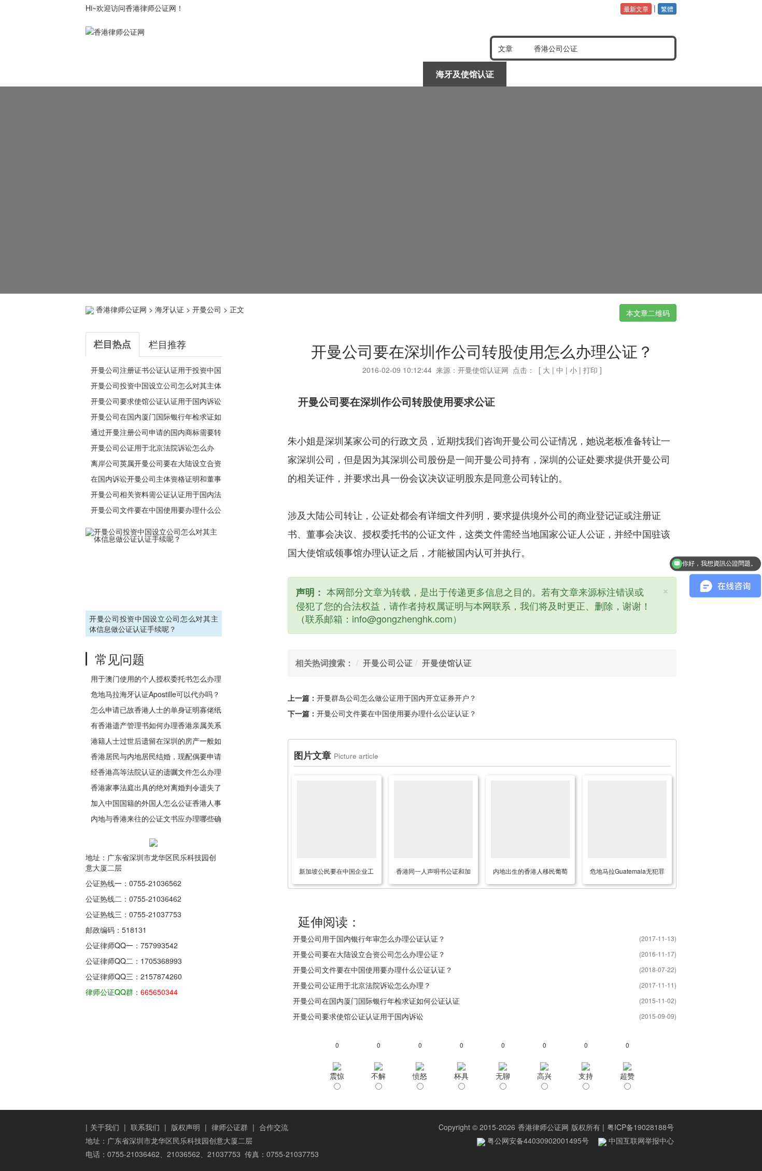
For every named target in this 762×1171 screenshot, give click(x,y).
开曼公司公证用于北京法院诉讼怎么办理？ (362, 985)
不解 (378, 1076)
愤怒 (420, 1076)
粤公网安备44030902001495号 (537, 1140)
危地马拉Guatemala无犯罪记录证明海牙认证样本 (627, 872)
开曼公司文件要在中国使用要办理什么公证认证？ (396, 713)
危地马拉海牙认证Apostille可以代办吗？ (155, 694)
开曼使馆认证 (447, 663)
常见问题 (120, 658)
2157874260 (161, 976)
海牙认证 (169, 309)
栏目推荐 (167, 344)
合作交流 (273, 1127)
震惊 (337, 1076)
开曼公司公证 (388, 663)
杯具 (461, 1076)
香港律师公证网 (121, 309)
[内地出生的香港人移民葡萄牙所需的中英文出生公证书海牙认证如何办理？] (530, 819)
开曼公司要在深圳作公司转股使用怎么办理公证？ (482, 351)
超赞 (627, 1076)
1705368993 (161, 961)
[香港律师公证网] (204, 31)
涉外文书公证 (380, 74)
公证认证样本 (549, 74)
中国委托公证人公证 (296, 74)
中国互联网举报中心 (640, 1140)
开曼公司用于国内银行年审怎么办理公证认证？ (369, 938)
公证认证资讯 (211, 74)
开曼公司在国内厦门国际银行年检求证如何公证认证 (376, 1000)
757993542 (159, 945)
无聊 (503, 1076)
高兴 (544, 1076)
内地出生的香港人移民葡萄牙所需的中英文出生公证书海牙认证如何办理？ (530, 872)
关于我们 (104, 1127)
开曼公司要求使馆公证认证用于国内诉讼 (156, 401)
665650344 (159, 992)
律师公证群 (229, 1127)
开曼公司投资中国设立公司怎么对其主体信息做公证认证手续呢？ (153, 623)
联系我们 (145, 1127)
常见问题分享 (633, 74)
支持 (585, 1076)
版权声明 (185, 1127)
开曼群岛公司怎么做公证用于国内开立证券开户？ (396, 697)
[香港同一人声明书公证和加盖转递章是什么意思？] (433, 819)
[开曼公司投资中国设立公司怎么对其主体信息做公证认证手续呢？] (154, 568)
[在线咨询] (381, 190)
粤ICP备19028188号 (640, 1127)
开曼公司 (206, 309)
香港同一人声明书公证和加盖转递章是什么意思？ (433, 872)
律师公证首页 (127, 74)
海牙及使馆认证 (465, 74)
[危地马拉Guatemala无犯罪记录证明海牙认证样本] (627, 819)
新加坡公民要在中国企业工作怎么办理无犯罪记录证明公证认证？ (336, 872)
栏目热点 (112, 344)
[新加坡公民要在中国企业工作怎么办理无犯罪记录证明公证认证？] (336, 819)
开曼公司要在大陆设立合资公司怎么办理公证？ (369, 954)
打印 (590, 370)
